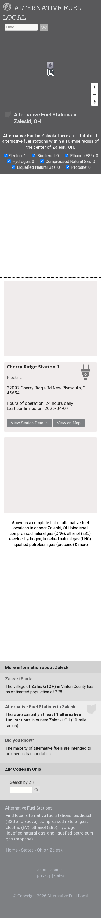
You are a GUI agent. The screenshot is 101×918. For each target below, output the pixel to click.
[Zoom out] (94, 94)
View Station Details (29, 422)
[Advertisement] (50, 226)
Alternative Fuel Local (67, 895)
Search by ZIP (22, 782)
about (42, 869)
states (59, 875)
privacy (44, 875)
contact (57, 869)
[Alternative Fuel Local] (8, 8)
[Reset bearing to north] (94, 102)
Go (44, 27)
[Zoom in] (94, 87)
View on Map (69, 422)
